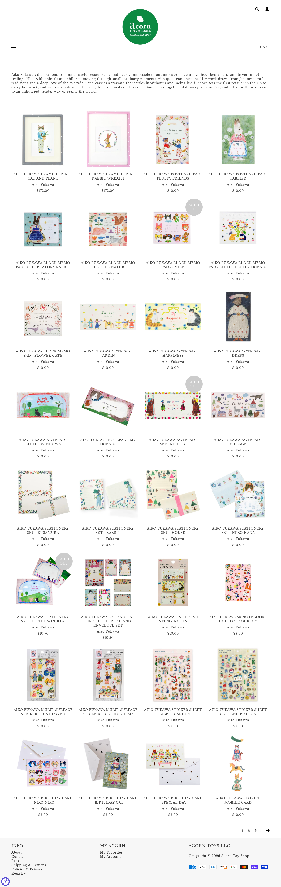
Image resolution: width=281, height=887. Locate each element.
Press (15, 861)
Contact (18, 857)
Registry (18, 873)
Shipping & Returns (28, 865)
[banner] (140, 27)
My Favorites (111, 852)
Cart (265, 47)
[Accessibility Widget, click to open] (5, 881)
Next (259, 831)
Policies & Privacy (27, 869)
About (16, 852)
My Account (110, 857)
